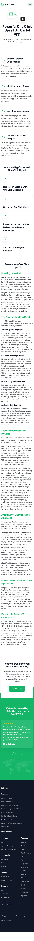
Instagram (4, 863)
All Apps (4, 916)
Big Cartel (24, 896)
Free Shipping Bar (7, 812)
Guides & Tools (6, 897)
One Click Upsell (6, 819)
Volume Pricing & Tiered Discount (12, 809)
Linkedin (4, 866)
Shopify (23, 842)
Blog (2, 890)
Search (11, 916)
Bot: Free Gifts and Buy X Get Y (11, 823)
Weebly (23, 888)
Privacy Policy (20, 916)
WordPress (24, 846)
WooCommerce (26, 853)
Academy (4, 894)
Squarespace (25, 867)
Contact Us (5, 877)
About (3, 842)
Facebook (4, 859)
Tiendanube (24, 892)
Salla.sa (23, 878)
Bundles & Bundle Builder (9, 816)
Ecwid (23, 885)
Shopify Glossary (7, 904)
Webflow (23, 849)
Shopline (23, 874)
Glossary (4, 901)
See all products (6, 831)
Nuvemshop (25, 881)
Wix (22, 860)
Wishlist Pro (5, 826)
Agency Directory (7, 846)
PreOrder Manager (7, 798)
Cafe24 (23, 871)
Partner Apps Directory (9, 849)
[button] (30, 4)
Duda (22, 856)
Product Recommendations (10, 805)
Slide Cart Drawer (7, 802)
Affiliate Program (6, 880)
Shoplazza (24, 864)
